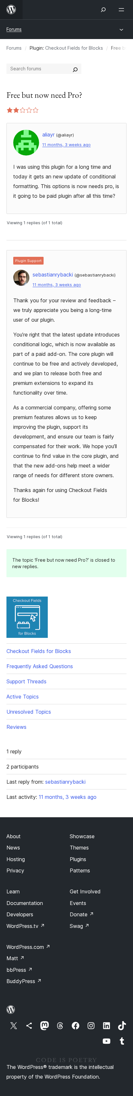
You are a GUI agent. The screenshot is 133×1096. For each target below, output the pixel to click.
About (13, 836)
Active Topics (22, 696)
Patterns (80, 870)
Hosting (15, 859)
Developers (19, 914)
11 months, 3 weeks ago (66, 144)
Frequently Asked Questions (39, 666)
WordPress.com (28, 947)
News (13, 847)
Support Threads (26, 681)
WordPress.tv (25, 926)
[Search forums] (75, 69)
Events (78, 903)
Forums (14, 29)
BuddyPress (24, 981)
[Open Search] (103, 9)
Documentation (24, 903)
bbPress (19, 970)
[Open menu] (122, 9)
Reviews (16, 727)
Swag (79, 926)
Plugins (78, 859)
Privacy (15, 870)
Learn (13, 891)
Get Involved (85, 891)
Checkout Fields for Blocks (74, 48)
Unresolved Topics (28, 712)
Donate (82, 914)
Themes (79, 847)
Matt (15, 958)
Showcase (82, 836)
